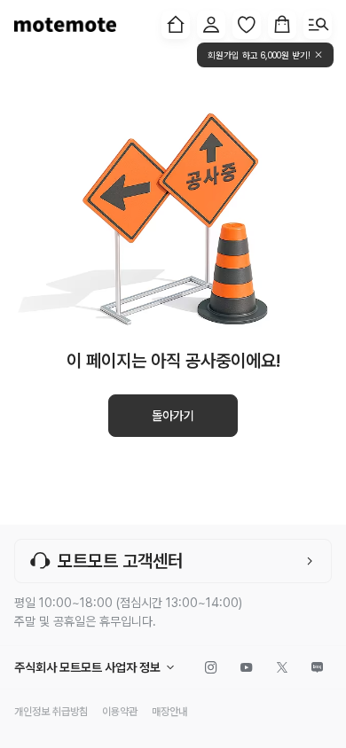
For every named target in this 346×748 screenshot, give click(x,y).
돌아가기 (173, 416)
